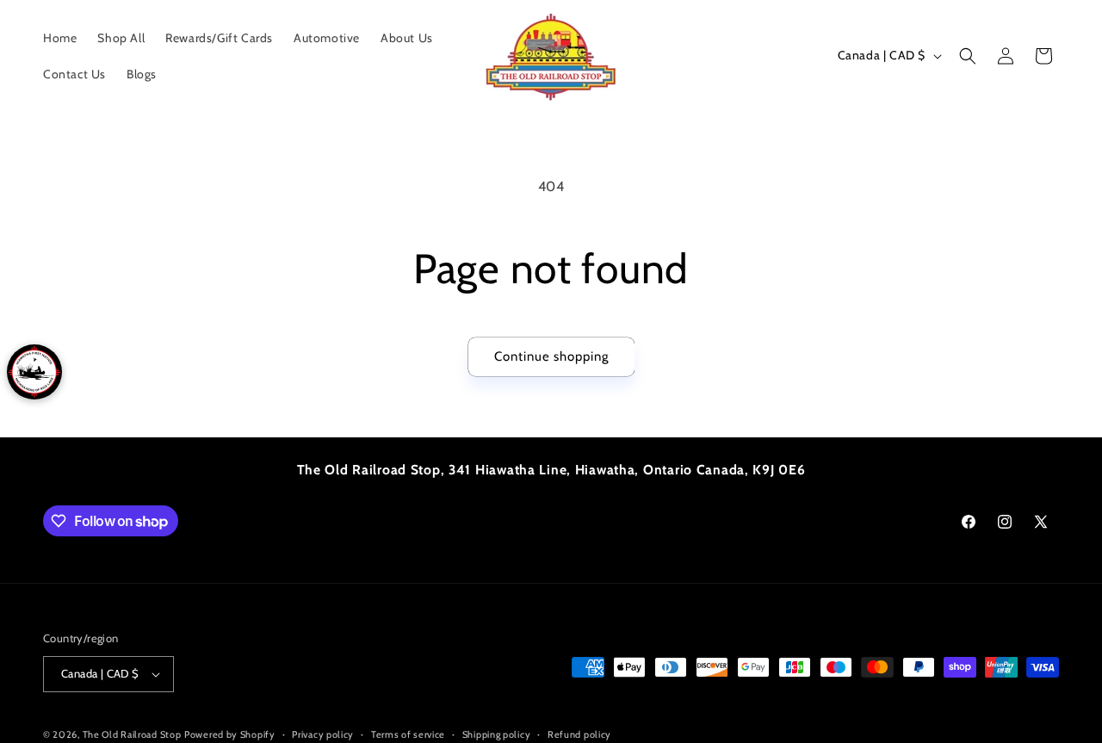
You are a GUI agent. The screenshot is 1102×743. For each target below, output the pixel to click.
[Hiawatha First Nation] (34, 371)
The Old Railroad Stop (132, 734)
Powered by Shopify (230, 734)
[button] (968, 56)
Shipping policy (496, 734)
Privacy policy (323, 734)
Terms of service (408, 734)
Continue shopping (551, 356)
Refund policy (579, 734)
